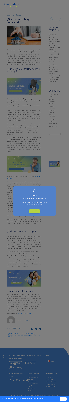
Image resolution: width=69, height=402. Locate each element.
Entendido (34, 211)
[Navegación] (62, 5)
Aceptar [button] (63, 399)
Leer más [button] (41, 398)
